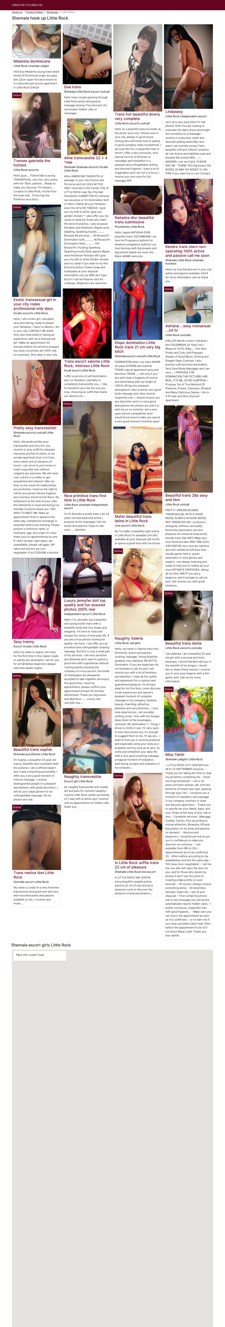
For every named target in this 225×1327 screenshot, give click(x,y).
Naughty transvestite (82, 776)
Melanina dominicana (32, 61)
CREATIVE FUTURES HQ (27, 5)
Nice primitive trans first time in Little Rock (85, 497)
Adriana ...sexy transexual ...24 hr (187, 328)
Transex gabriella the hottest (32, 163)
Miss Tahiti (174, 754)
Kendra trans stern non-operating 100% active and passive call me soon (187, 251)
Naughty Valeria (129, 638)
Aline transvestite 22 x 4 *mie (85, 160)
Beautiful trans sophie (33, 749)
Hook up (17, 12)
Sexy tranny (24, 641)
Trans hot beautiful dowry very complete (137, 116)
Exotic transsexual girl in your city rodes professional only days (35, 304)
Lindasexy (174, 111)
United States (34, 12)
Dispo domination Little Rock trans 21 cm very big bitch (137, 347)
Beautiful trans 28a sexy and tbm (186, 497)
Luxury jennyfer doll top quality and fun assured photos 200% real (85, 604)
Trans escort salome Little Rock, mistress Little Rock (87, 363)
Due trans (72, 87)
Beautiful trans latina (183, 643)
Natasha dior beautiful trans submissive (134, 219)
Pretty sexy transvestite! (35, 428)
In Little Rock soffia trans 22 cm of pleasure (137, 864)
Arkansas (52, 12)
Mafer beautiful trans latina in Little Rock (133, 518)
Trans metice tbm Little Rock (34, 875)
